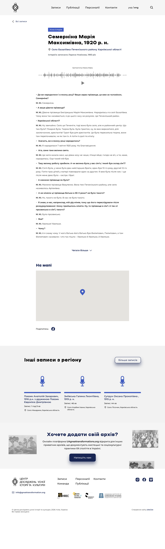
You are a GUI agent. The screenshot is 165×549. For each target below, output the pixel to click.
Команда (63, 483)
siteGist (150, 510)
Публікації (73, 7)
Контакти (111, 7)
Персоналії (92, 7)
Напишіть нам (82, 457)
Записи (56, 7)
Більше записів (127, 360)
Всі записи (21, 21)
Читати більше (80, 250)
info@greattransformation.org (30, 492)
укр (130, 7)
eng (136, 7)
